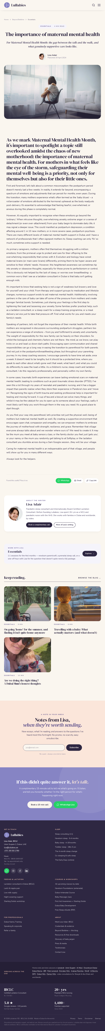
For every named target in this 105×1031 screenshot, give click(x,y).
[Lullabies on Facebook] (20, 870)
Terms (80, 1019)
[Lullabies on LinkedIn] (26, 870)
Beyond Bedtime (18, 20)
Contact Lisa (60, 952)
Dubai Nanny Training (13, 922)
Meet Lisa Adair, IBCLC (64, 922)
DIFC (34, 974)
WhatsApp (65, 480)
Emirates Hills (64, 971)
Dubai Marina (37, 971)
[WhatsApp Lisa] (6, 870)
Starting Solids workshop (14, 901)
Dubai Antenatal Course (65, 892)
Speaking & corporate (13, 926)
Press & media (61, 943)
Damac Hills (51, 974)
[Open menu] (99, 5)
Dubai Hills (41, 974)
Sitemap (98, 1019)
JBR (44, 971)
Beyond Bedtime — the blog (66, 930)
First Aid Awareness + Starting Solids (70, 901)
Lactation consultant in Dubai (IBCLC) (19, 884)
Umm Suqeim (70, 968)
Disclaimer (88, 1019)
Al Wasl (80, 968)
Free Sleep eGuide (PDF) (65, 910)
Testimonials (60, 948)
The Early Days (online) (64, 860)
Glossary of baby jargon (65, 939)
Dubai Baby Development (65, 905)
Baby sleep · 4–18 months (65, 842)
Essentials (31, 20)
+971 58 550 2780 (11, 850)
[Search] (93, 5)
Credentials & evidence (64, 926)
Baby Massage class (63, 897)
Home (6, 20)
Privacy (72, 1019)
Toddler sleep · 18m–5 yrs (65, 847)
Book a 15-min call (40, 804)
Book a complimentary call (39, 525)
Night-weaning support (13, 897)
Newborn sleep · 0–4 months (66, 838)
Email (79, 480)
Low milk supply (10, 892)
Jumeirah (61, 968)
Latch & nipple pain (12, 888)
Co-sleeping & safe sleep (65, 855)
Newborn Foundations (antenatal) (69, 888)
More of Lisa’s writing (64, 525)
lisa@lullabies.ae (11, 847)
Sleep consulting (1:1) (64, 834)
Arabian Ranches (77, 971)
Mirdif (87, 971)
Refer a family (9, 930)
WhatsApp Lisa (67, 804)
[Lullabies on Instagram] (13, 870)
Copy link (93, 480)
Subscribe (74, 747)
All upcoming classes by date (67, 884)
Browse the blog (89, 578)
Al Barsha (94, 971)
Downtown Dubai (90, 968)
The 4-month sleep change (66, 851)
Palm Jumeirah (52, 971)
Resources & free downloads (67, 935)
